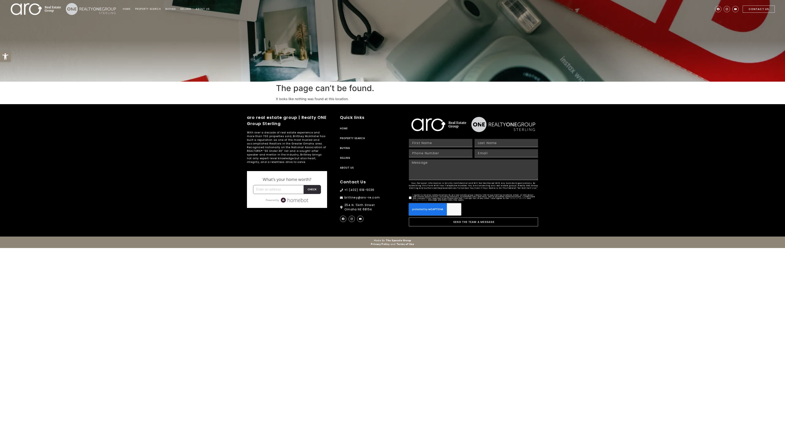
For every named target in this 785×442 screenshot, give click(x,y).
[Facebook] (718, 9)
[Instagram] (727, 9)
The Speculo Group (398, 240)
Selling (185, 9)
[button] (5, 56)
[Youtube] (735, 9)
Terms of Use (405, 244)
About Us (203, 9)
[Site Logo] (35, 9)
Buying (170, 9)
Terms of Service (517, 198)
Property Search (148, 9)
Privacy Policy (420, 200)
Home (127, 9)
